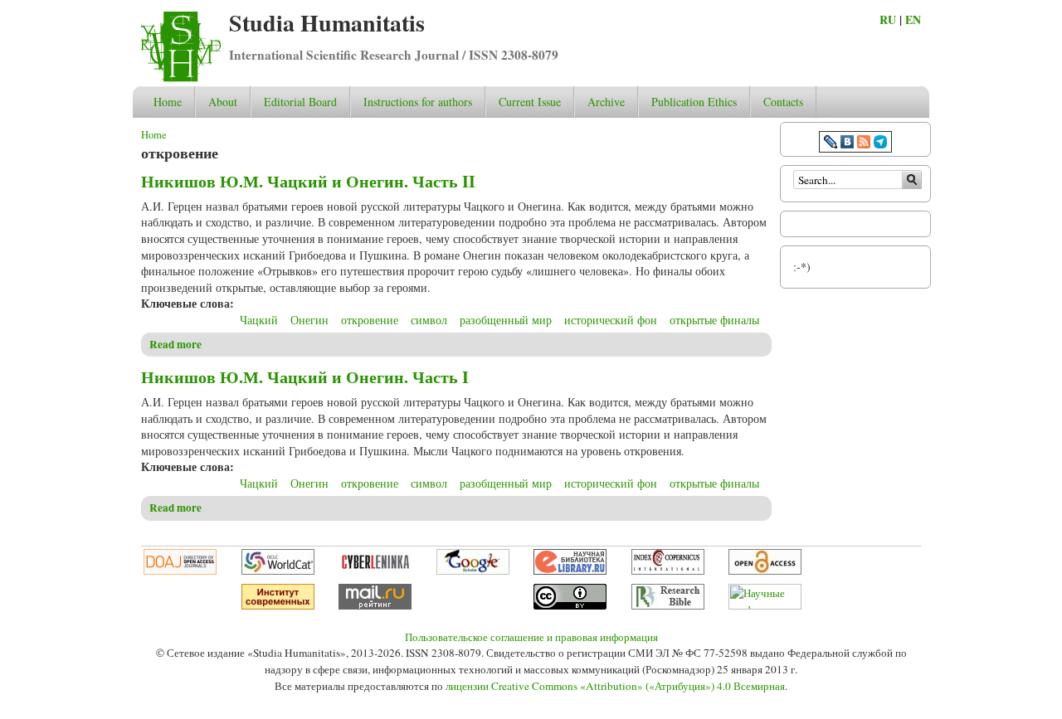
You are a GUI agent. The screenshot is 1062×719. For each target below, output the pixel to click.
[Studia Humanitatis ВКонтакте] (847, 144)
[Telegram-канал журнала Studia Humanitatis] (880, 144)
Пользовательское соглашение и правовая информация (531, 636)
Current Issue (530, 101)
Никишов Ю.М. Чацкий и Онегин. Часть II (308, 181)
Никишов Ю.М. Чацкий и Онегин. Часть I (305, 377)
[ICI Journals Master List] (667, 570)
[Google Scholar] (472, 570)
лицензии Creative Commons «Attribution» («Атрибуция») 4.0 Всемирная (615, 685)
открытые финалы (714, 320)
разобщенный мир (506, 320)
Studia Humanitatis (327, 23)
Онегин (309, 320)
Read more (175, 344)
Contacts (783, 101)
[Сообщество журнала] (832, 144)
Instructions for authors (417, 101)
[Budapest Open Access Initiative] (764, 570)
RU (887, 19)
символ (429, 320)
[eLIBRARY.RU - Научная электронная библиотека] (570, 570)
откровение (369, 320)
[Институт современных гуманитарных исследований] (277, 605)
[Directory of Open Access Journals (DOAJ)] (180, 570)
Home (167, 101)
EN (913, 19)
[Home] (181, 77)
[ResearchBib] (667, 605)
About (222, 101)
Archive (606, 101)
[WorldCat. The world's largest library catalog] (277, 570)
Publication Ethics (694, 101)
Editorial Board (300, 101)
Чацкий (259, 320)
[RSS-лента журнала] (863, 144)
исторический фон (610, 320)
